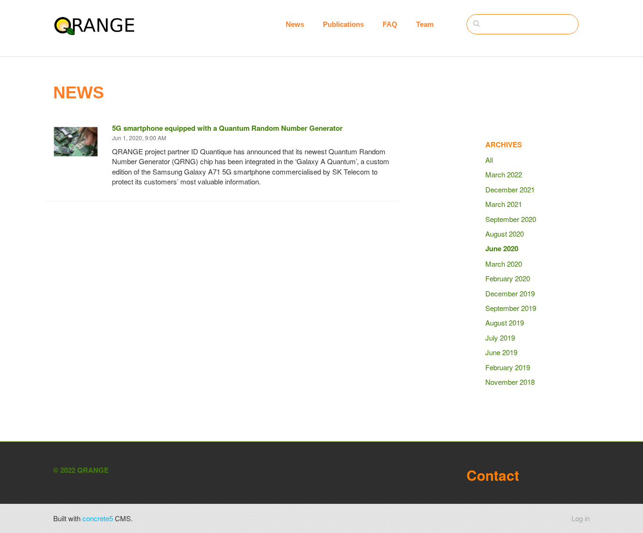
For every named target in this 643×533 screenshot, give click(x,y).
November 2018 (510, 382)
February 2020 (507, 278)
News (295, 24)
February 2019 (507, 367)
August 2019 (504, 322)
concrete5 (97, 518)
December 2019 (510, 293)
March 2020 (503, 264)
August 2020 (504, 234)
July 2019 (500, 337)
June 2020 (501, 248)
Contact (492, 475)
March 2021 (503, 204)
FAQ (390, 24)
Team (425, 24)
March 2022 (503, 174)
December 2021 (510, 189)
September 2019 (510, 308)
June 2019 (501, 352)
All (489, 160)
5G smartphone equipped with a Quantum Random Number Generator (227, 128)
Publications (343, 24)
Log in (580, 518)
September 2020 (510, 219)
